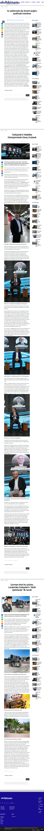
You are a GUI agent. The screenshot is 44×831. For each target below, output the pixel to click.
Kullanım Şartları (12, 806)
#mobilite (5, 560)
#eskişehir (6, 771)
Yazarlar (41, 804)
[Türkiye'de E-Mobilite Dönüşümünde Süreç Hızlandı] (15, 151)
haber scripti (2, 829)
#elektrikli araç (10, 560)
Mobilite (33, 2)
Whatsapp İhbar (12, 807)
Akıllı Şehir (27, 2)
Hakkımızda (2, 806)
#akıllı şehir (16, 560)
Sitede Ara (13, 816)
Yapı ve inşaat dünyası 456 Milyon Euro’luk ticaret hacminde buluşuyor (38, 38)
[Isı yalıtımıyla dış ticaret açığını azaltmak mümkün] (15, 20)
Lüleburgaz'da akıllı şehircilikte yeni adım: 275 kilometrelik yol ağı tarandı (38, 25)
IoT (30, 2)
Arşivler (41, 806)
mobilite (9, 202)
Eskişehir (11, 626)
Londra (7, 683)
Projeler (2, 823)
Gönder (27, 95)
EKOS (16, 623)
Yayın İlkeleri (3, 807)
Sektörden (6, 6)
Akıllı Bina (22, 2)
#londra (10, 771)
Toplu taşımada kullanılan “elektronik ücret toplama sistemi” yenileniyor (39, 32)
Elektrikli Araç (12, 182)
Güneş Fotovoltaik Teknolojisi (38, 82)
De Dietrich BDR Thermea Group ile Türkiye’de (38, 112)
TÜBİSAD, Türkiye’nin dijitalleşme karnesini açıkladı (38, 73)
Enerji (1, 822)
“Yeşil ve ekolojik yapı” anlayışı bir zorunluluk (38, 86)
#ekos (13, 771)
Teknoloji (38, 2)
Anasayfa (2, 6)
